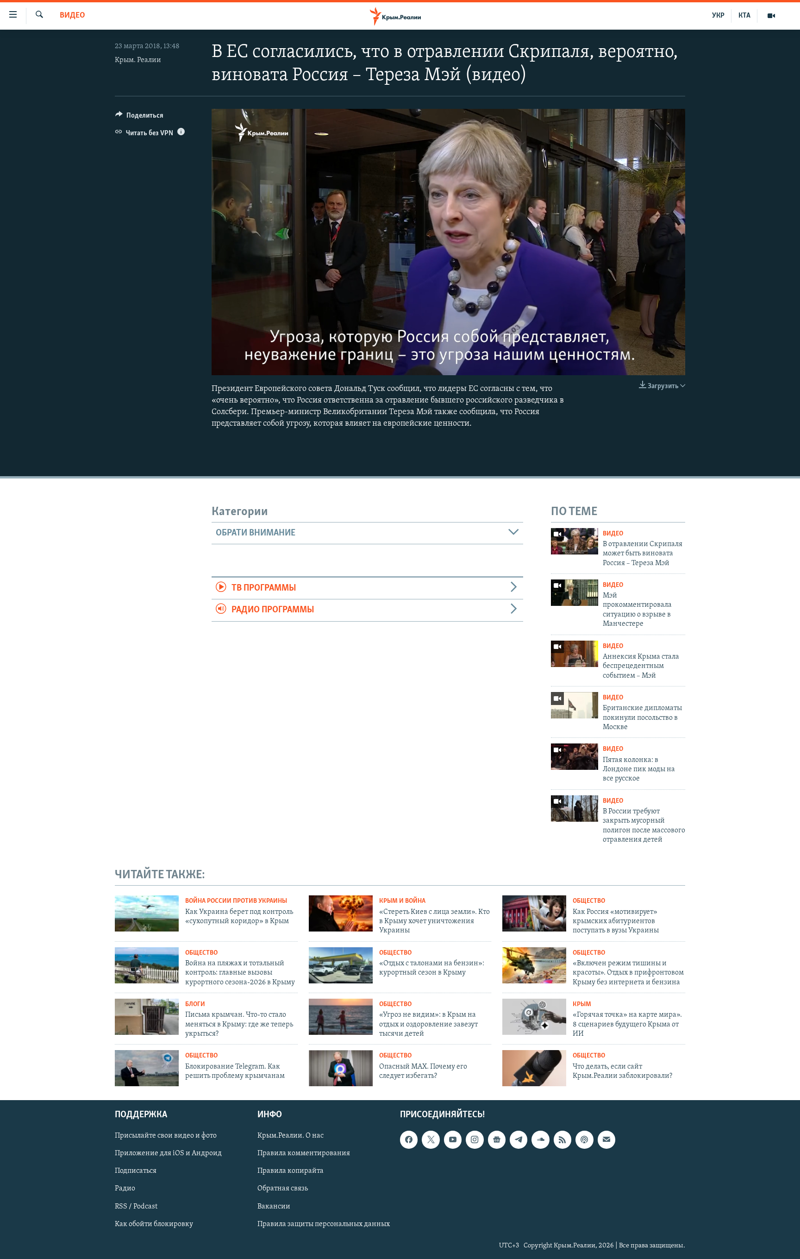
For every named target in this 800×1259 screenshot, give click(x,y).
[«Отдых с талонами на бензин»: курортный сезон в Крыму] (341, 965)
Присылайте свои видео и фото (166, 1135)
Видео (72, 16)
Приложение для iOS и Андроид (168, 1154)
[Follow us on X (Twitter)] (430, 1139)
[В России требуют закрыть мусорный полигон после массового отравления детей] (574, 808)
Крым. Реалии (138, 60)
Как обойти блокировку (154, 1224)
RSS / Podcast (136, 1206)
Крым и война (402, 901)
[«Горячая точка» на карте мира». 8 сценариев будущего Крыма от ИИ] (534, 1017)
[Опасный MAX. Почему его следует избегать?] (341, 1068)
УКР (718, 15)
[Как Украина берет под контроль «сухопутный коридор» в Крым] (147, 913)
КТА (744, 15)
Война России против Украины (236, 901)
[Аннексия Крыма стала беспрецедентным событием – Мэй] (574, 654)
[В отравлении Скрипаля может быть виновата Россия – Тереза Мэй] (574, 541)
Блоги (195, 1004)
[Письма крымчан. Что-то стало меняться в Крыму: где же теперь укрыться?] (147, 1017)
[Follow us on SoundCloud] (540, 1139)
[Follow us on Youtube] (453, 1139)
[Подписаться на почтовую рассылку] (606, 1139)
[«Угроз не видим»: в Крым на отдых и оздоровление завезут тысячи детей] (341, 1017)
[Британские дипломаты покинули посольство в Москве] (574, 705)
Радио (125, 1189)
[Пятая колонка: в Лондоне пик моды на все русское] (574, 756)
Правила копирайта (290, 1171)
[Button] (139, 117)
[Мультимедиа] (771, 15)
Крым (582, 1004)
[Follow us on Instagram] (474, 1139)
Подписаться (135, 1171)
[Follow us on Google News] (497, 1139)
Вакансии (273, 1206)
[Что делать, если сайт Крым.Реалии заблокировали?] (534, 1068)
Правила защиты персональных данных (323, 1224)
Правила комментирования (303, 1154)
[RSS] (562, 1139)
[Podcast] (584, 1139)
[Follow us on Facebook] (409, 1139)
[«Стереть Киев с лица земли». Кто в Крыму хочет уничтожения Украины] (341, 913)
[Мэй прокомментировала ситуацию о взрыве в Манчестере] (574, 592)
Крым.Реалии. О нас (290, 1135)
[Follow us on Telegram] (518, 1139)
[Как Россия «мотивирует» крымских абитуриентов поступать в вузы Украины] (534, 913)
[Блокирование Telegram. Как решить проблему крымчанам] (147, 1068)
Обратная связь (282, 1189)
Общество (589, 901)
